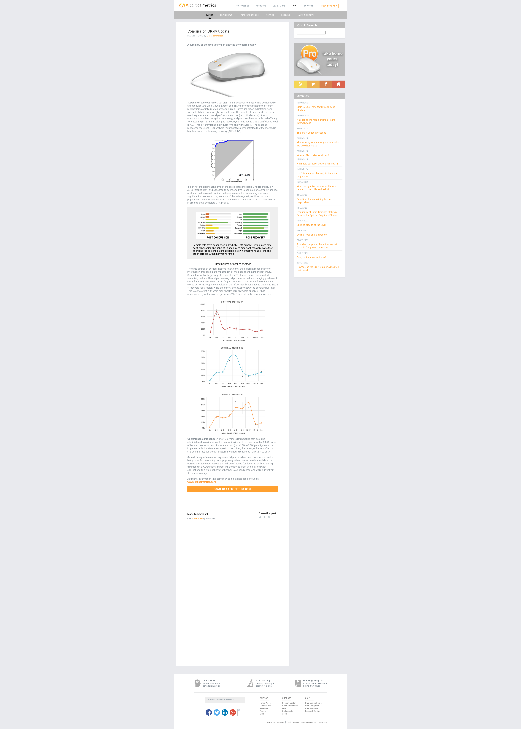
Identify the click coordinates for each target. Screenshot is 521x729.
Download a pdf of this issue (232, 489)
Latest (209, 15)
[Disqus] (232, 557)
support (308, 6)
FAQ (284, 708)
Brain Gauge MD (312, 708)
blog (294, 6)
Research (286, 15)
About (284, 714)
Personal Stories (250, 15)
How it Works (265, 703)
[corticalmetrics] (197, 5)
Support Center (289, 703)
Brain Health (226, 15)
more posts (197, 518)
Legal (289, 722)
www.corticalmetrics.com (201, 481)
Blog (262, 714)
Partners (264, 711)
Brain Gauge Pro (312, 706)
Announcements (306, 15)
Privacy (296, 722)
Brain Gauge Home (313, 703)
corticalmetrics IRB (308, 722)
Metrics (270, 15)
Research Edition (312, 711)
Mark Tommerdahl (215, 35)
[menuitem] (242, 6)
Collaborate (287, 711)
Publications (265, 706)
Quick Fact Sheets (290, 706)
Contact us (323, 722)
